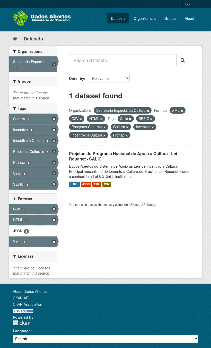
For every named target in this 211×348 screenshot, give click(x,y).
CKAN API (21, 297)
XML (97, 184)
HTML (74, 184)
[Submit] (183, 60)
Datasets (118, 18)
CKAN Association (27, 304)
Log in (190, 4)
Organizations (145, 18)
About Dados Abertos (30, 291)
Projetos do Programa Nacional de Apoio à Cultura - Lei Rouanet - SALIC (123, 156)
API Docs (147, 204)
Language (22, 330)
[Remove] (148, 110)
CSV (107, 184)
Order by (76, 78)
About (189, 18)
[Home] (15, 38)
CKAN (21, 323)
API (131, 204)
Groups (170, 18)
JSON (86, 184)
